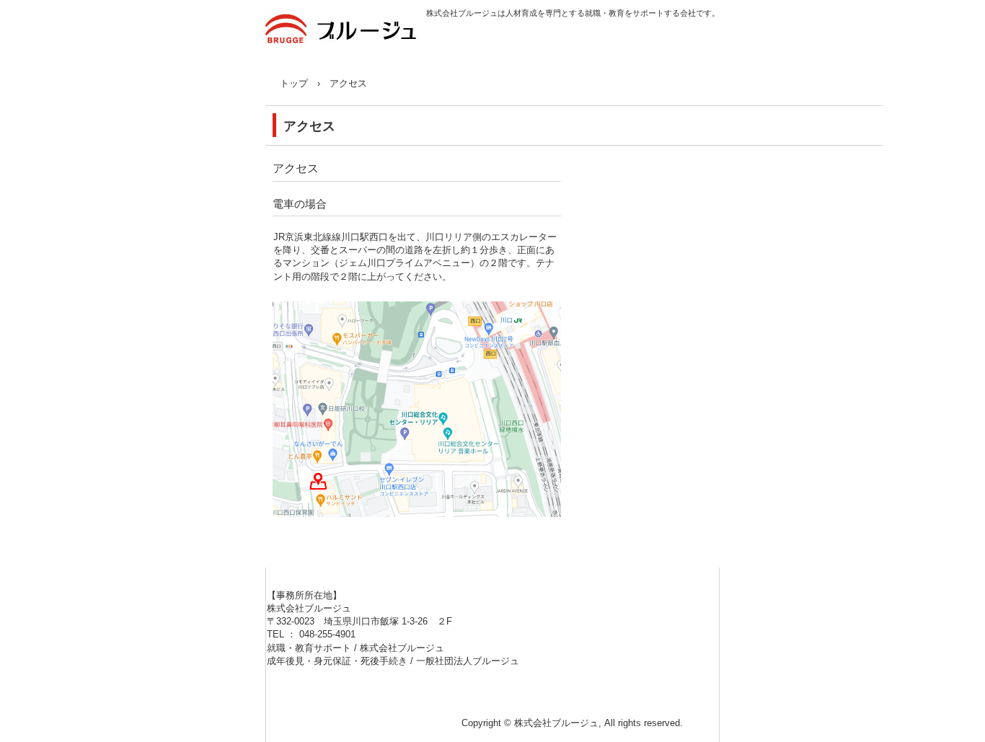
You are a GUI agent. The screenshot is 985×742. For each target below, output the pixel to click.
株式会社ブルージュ (345, 37)
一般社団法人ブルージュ (467, 660)
